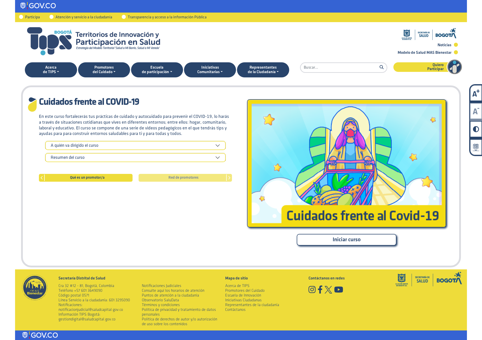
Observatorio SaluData (160, 300)
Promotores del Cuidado (245, 291)
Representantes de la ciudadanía (252, 305)
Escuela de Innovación (243, 295)
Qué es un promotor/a (87, 177)
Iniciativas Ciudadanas (243, 300)
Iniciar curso (347, 239)
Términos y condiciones (161, 305)
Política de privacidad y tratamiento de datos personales (179, 312)
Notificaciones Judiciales (161, 286)
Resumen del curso (68, 158)
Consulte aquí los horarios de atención (173, 291)
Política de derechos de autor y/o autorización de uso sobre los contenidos (179, 321)
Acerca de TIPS (237, 286)
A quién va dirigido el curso (74, 145)
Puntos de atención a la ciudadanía (170, 295)
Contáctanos (235, 310)
